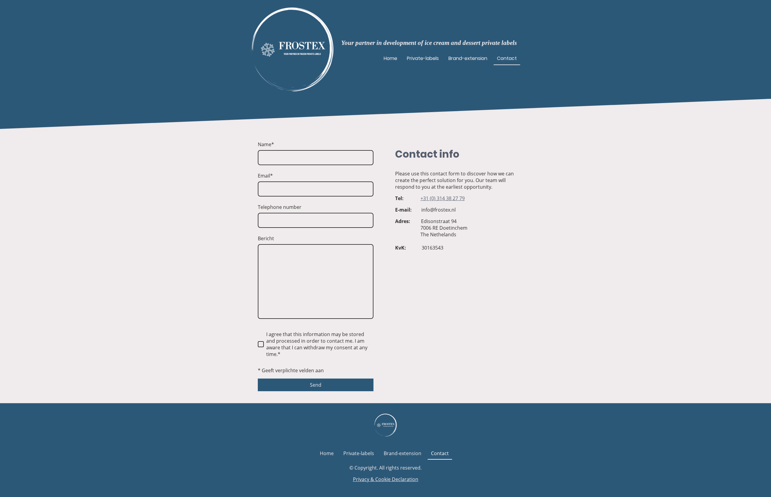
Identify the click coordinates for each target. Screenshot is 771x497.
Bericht (266, 238)
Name (266, 144)
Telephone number (279, 207)
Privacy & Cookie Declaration (385, 479)
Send (315, 385)
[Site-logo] (292, 49)
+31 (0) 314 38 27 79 (442, 198)
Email (265, 175)
